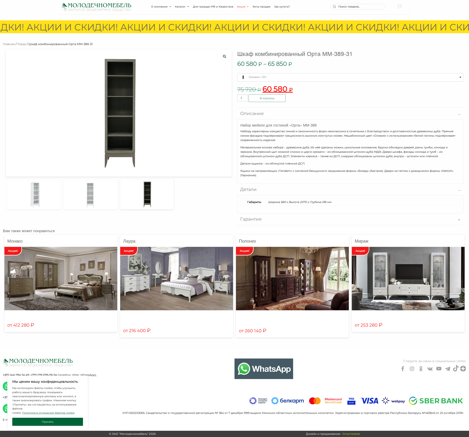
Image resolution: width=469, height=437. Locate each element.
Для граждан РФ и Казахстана (213, 6)
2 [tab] (176, 311)
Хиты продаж (262, 6)
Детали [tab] (248, 189)
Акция (241, 6)
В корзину (267, 98)
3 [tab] (182, 311)
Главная (9, 44)
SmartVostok (351, 434)
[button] (170, 6)
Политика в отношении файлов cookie (48, 412)
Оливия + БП (257, 77)
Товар (21, 44)
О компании (159, 6)
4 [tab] (300, 312)
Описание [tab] (252, 113)
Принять (47, 421)
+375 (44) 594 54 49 (16, 375)
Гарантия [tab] (251, 219)
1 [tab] (171, 311)
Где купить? (282, 6)
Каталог (180, 6)
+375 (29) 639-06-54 (43, 375)
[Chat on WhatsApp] (263, 369)
